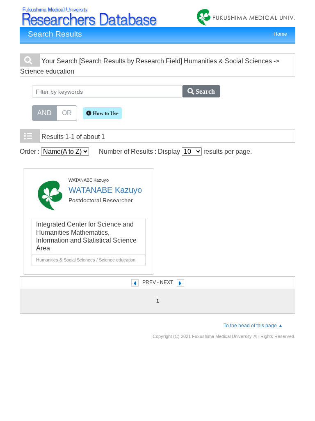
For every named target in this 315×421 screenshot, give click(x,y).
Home (280, 34)
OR (67, 112)
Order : (30, 151)
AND (44, 112)
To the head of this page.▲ (253, 325)
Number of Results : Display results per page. (175, 151)
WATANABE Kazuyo (105, 189)
